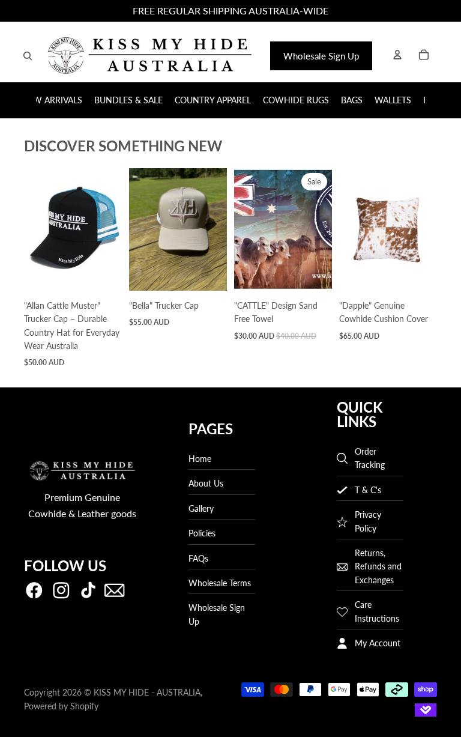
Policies (201, 534)
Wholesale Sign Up (321, 55)
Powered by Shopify (61, 706)
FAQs (198, 558)
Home (199, 458)
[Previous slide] (37, 229)
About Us (205, 484)
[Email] (114, 590)
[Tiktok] (88, 590)
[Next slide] (108, 229)
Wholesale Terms (219, 583)
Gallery (201, 508)
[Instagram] (61, 590)
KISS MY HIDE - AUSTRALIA (147, 692)
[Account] (397, 54)
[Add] (103, 272)
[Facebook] (34, 590)
